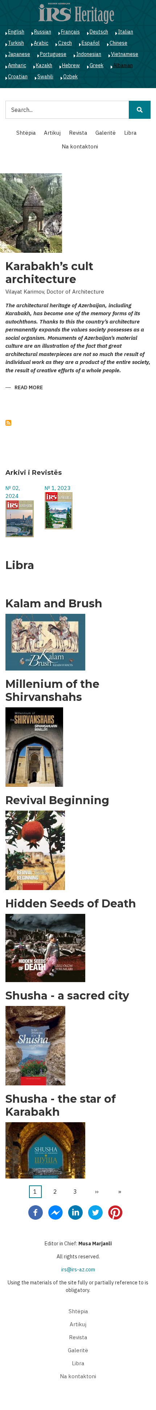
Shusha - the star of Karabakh (60, 1106)
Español (91, 43)
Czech (65, 43)
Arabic (41, 43)
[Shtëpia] (76, 13)
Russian (42, 32)
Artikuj (52, 132)
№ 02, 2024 (12, 492)
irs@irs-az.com (78, 1269)
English (16, 32)
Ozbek (70, 76)
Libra (130, 132)
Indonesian (88, 54)
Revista (78, 132)
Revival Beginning (57, 800)
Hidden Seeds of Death (70, 903)
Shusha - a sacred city (67, 995)
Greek (96, 65)
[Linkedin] (75, 1212)
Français (70, 32)
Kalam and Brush (53, 603)
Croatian (18, 76)
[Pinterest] (115, 1212)
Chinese (118, 43)
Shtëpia (26, 132)
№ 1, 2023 (57, 488)
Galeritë (105, 132)
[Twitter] (95, 1212)
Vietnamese (124, 54)
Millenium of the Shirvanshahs (52, 691)
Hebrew (71, 65)
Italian (125, 32)
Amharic (17, 65)
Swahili (45, 76)
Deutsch (99, 32)
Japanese (19, 54)
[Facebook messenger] (55, 1212)
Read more (29, 388)
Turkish (16, 43)
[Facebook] (35, 1212)
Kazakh (44, 65)
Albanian (123, 65)
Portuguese (53, 54)
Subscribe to (8, 423)
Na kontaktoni (80, 146)
